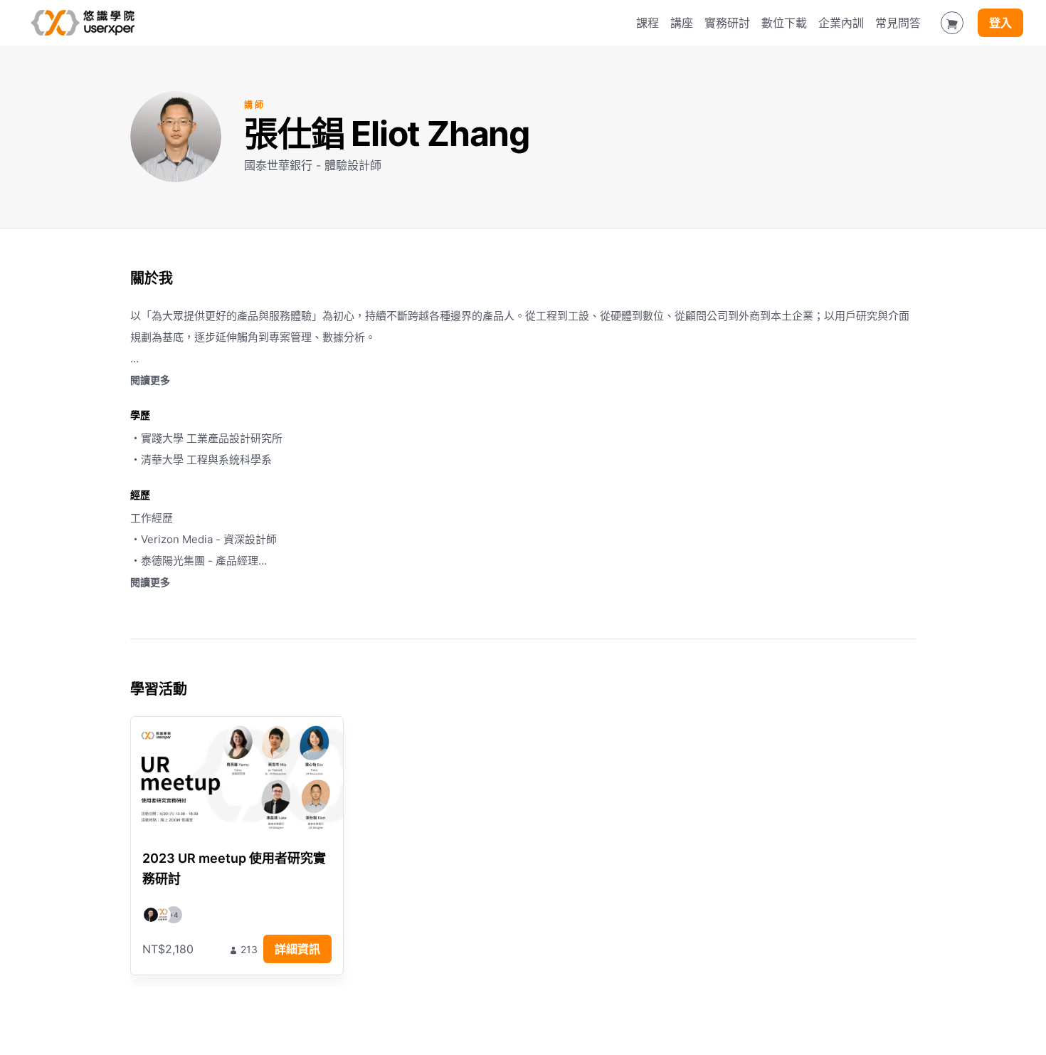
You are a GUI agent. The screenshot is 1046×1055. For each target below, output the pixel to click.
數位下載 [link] (784, 23)
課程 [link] (647, 23)
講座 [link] (681, 23)
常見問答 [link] (898, 23)
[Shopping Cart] (952, 22)
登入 (1000, 23)
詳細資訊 (297, 949)
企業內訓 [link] (841, 23)
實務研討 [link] (727, 23)
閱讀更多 (150, 380)
